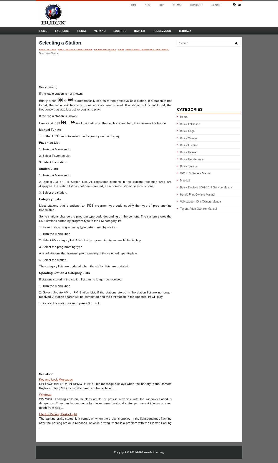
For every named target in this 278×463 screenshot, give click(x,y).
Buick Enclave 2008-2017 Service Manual (206, 187)
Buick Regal (187, 131)
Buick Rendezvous (192, 159)
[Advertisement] (105, 70)
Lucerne (119, 31)
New (147, 5)
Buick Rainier (188, 152)
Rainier (139, 31)
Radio (121, 49)
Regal (81, 31)
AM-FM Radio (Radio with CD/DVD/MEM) (147, 49)
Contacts (196, 5)
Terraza (185, 31)
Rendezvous (162, 31)
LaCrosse (62, 31)
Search (216, 5)
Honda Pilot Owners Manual (197, 194)
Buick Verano (188, 138)
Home (133, 5)
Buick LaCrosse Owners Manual (75, 49)
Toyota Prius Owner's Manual (198, 208)
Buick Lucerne (189, 145)
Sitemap (177, 5)
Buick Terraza (188, 166)
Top (161, 5)
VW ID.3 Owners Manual (195, 173)
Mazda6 (185, 180)
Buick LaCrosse (47, 49)
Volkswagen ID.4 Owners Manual (201, 201)
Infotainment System (105, 49)
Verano (100, 31)
